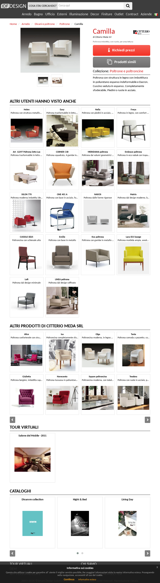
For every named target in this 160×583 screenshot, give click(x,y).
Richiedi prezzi (122, 50)
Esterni (62, 14)
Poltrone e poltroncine (126, 71)
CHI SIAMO (89, 564)
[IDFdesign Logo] (13, 6)
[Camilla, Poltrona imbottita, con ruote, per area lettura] (43, 81)
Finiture (106, 14)
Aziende (146, 14)
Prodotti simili (124, 62)
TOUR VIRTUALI (21, 564)
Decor (95, 14)
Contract (132, 14)
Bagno (38, 14)
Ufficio (50, 14)
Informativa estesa (87, 579)
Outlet (119, 14)
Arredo (27, 14)
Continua (69, 579)
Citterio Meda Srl (103, 37)
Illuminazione (78, 14)
